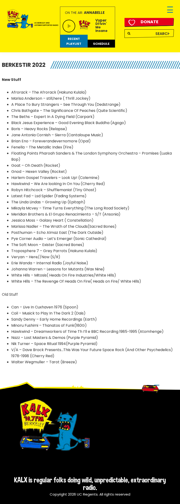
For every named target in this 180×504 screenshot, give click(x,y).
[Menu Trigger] (170, 10)
